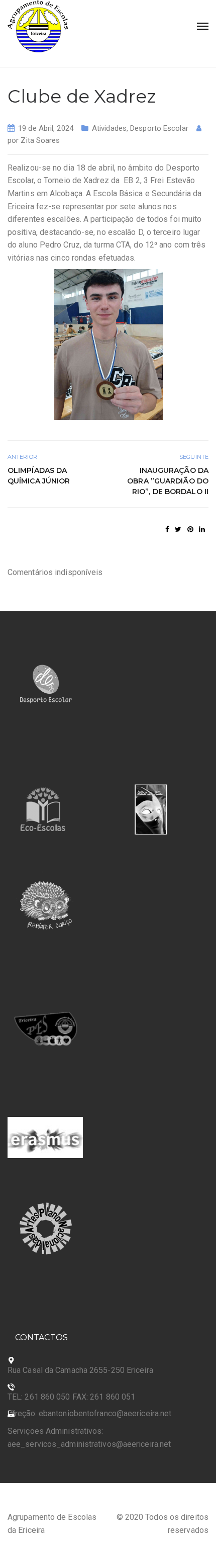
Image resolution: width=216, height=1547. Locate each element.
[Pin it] (190, 529)
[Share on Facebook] (167, 529)
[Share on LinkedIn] (202, 529)
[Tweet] (178, 529)
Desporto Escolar (159, 128)
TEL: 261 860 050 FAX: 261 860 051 (71, 1397)
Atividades (109, 128)
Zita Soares (40, 140)
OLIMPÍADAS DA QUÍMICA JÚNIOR (40, 475)
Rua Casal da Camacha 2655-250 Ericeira (80, 1370)
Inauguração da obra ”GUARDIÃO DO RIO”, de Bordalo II (167, 481)
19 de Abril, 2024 (45, 128)
